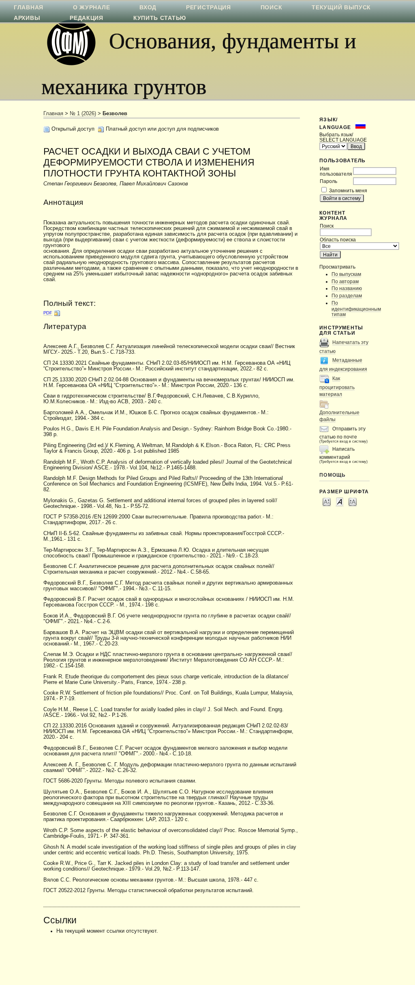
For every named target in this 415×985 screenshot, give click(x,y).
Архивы (27, 18)
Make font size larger (353, 501)
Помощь (332, 474)
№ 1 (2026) (83, 113)
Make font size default (340, 501)
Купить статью (159, 18)
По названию (347, 288)
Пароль (328, 181)
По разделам (347, 295)
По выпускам (346, 274)
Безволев (115, 113)
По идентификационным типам (356, 308)
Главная (53, 113)
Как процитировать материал (337, 386)
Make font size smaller (327, 501)
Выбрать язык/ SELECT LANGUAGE (343, 137)
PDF (47, 312)
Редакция (86, 18)
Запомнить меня (348, 190)
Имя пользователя (336, 171)
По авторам (345, 281)
